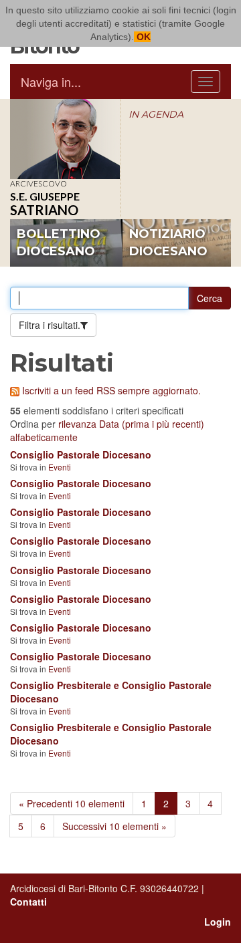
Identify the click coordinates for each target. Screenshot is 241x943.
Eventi (59, 467)
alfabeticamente (44, 437)
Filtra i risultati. (49, 324)
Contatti (28, 901)
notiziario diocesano (168, 243)
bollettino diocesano (58, 243)
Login (217, 921)
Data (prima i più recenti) (151, 423)
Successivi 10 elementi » (114, 826)
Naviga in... (51, 81)
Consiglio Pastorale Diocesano (80, 454)
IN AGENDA (156, 114)
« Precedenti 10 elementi (72, 803)
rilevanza (77, 423)
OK (142, 36)
